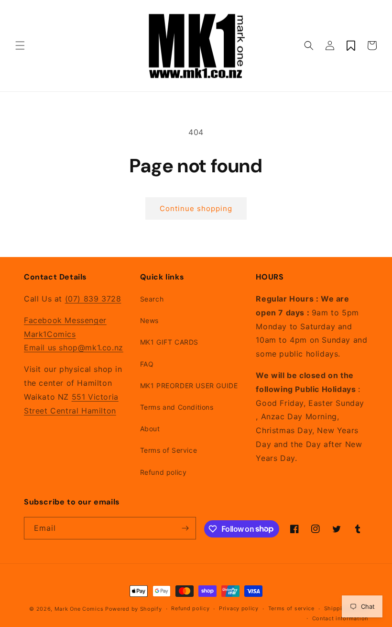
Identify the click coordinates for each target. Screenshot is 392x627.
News (149, 320)
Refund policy (163, 472)
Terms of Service (168, 450)
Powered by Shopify (133, 608)
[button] (20, 45)
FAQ (147, 364)
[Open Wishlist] (350, 45)
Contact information (340, 618)
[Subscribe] (185, 528)
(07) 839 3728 (93, 298)
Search (152, 299)
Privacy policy (239, 608)
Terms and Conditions (177, 407)
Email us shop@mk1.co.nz (73, 347)
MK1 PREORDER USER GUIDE (189, 385)
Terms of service (291, 608)
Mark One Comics (79, 608)
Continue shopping (196, 208)
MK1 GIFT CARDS (169, 342)
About (150, 429)
